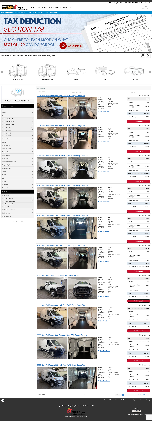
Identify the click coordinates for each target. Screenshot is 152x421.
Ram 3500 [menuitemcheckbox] (7, 133)
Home (33, 7)
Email (142, 57)
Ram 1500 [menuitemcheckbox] (7, 127)
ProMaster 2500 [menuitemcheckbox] (9, 122)
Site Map (123, 400)
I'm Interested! (138, 121)
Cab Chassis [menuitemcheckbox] (8, 198)
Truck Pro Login (147, 400)
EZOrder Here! (54, 12)
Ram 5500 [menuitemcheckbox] (7, 136)
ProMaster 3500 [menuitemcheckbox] (9, 124)
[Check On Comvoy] (2, 401)
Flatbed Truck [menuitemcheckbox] (8, 204)
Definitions (116, 400)
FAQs (110, 400)
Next (149, 33)
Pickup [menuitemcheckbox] (6, 207)
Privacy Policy (131, 400)
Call (148, 57)
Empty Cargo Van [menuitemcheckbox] (9, 201)
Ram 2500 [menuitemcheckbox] (7, 130)
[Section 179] (76, 33)
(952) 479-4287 (118, 3)
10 (140, 394)
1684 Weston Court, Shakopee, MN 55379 (137, 3)
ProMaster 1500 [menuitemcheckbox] (9, 119)
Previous (2, 33)
